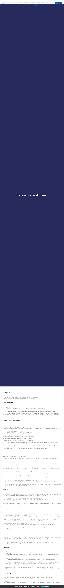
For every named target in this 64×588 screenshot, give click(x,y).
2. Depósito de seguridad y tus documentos (11, 420)
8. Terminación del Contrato (8, 573)
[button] (36, 5)
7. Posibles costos (6, 547)
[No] (62, 586)
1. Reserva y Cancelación (8, 402)
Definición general (6, 392)
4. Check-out (5, 489)
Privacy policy (46, 586)
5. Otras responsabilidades (8, 509)
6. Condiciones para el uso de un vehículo (11, 532)
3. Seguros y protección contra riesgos (10, 452)
